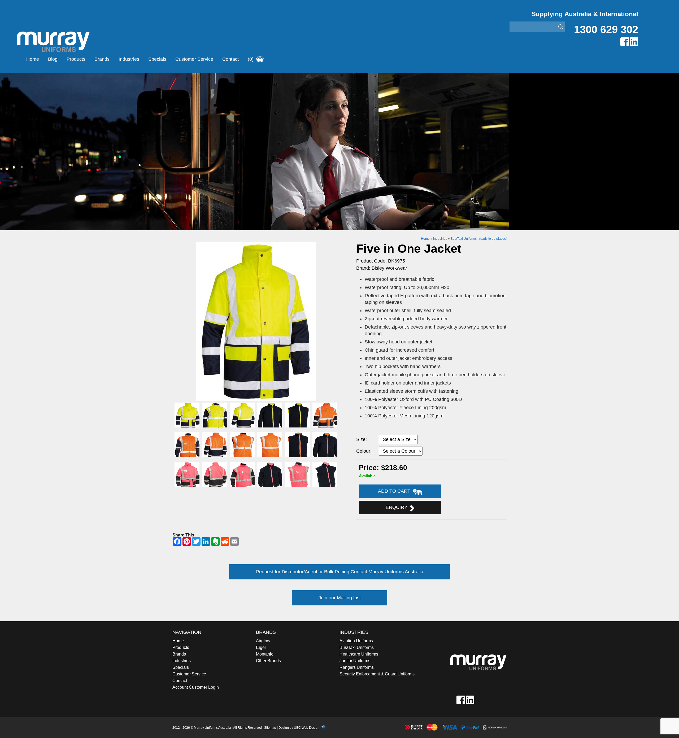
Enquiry (398, 507)
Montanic (264, 654)
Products (76, 59)
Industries (129, 59)
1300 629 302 (606, 29)
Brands (102, 59)
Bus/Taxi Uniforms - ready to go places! (479, 239)
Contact (230, 59)
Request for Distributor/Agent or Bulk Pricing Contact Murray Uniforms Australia (339, 571)
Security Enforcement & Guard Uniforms (377, 674)
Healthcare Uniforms (359, 654)
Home (32, 59)
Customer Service (194, 59)
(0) (251, 59)
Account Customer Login (195, 687)
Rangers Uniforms (357, 667)
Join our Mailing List (340, 597)
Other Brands (268, 660)
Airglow (263, 641)
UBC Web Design (306, 728)
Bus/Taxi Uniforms (357, 647)
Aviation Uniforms (356, 641)
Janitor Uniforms (355, 660)
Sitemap (270, 728)
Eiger (261, 647)
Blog (53, 59)
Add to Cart (395, 491)
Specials (157, 59)
